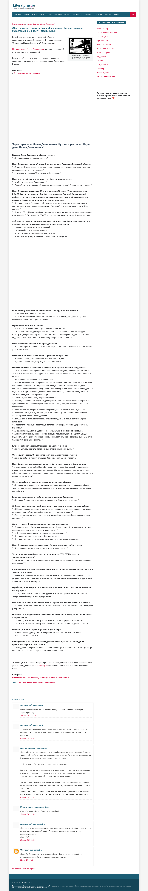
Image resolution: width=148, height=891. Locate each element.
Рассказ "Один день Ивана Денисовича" (40, 24)
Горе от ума (102, 36)
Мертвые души (104, 52)
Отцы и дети (102, 64)
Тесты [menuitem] (108, 14)
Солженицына (41, 665)
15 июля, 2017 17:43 (27, 814)
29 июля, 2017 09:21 (27, 840)
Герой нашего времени (107, 32)
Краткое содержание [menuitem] (81, 14)
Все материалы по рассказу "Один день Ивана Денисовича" (41, 677)
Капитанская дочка (105, 48)
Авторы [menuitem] (17, 14)
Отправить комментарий (23, 868)
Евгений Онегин (104, 44)
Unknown (24, 850)
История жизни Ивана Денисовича (28, 49)
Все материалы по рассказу (27, 73)
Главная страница (18, 24)
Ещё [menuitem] (116, 14)
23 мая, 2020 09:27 (26, 860)
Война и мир (102, 28)
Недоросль (102, 56)
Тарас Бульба (103, 72)
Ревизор (100, 68)
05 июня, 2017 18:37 (27, 738)
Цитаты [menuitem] (98, 14)
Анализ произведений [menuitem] (34, 14)
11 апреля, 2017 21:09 (28, 715)
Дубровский (102, 40)
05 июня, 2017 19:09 (27, 797)
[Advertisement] (52, 109)
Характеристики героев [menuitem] (58, 14)
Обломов (101, 60)
